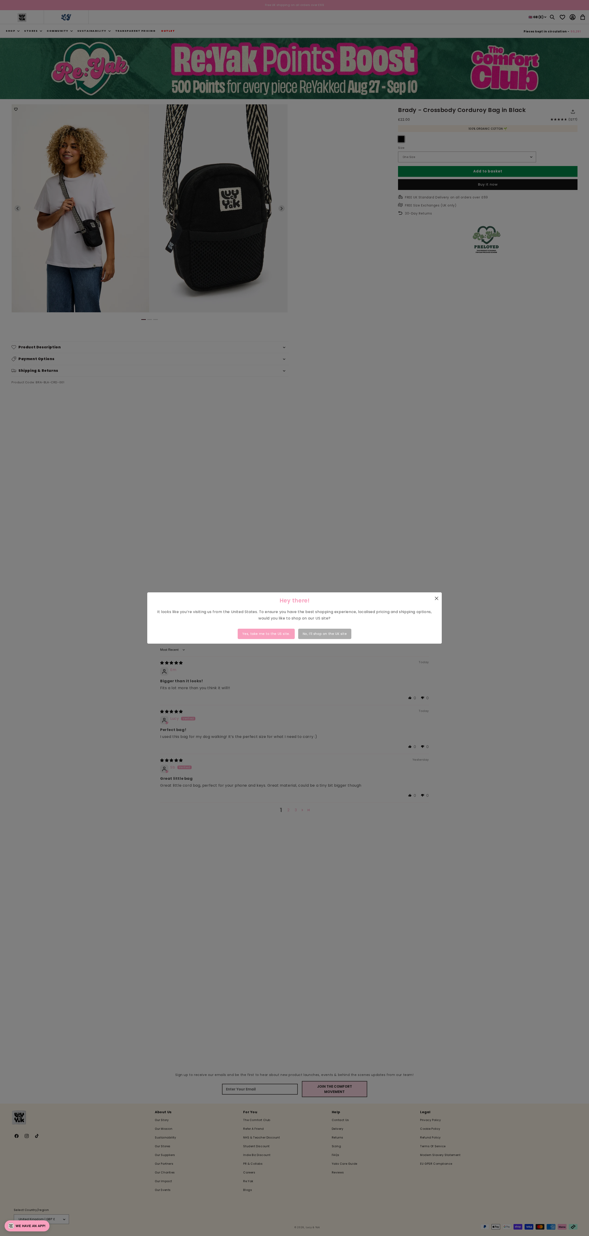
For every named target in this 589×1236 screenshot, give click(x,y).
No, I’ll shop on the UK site (325, 633)
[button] (27, 1225)
